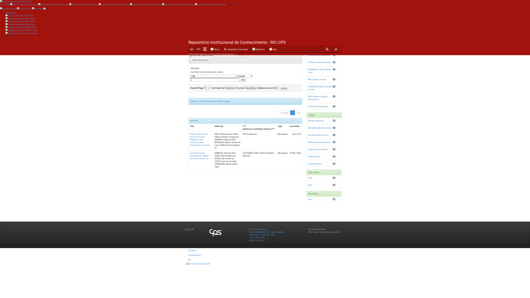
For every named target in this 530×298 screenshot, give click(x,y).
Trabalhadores (314, 156)
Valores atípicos (315, 164)
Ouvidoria (192, 250)
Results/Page (197, 88)
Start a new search (200, 60)
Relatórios (258, 49)
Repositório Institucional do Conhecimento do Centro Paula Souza (213, 54)
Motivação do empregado (319, 142)
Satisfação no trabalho (318, 149)
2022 (310, 185)
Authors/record (265, 88)
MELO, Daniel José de (317, 79)
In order (240, 88)
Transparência (194, 255)
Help (273, 49)
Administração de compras (320, 128)
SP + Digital (5, 4)
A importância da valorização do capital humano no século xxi (199, 156)
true (310, 199)
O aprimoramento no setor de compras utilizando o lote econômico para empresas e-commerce (200, 139)
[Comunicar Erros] (44, 8)
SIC (189, 260)
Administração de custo (318, 135)
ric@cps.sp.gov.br (256, 240)
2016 (310, 178)
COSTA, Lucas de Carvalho (319, 62)
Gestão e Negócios (316, 121)
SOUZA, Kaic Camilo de (318, 106)
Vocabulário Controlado (236, 49)
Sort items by (218, 88)
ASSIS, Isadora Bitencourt (319, 55)
